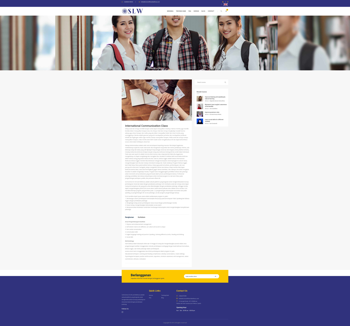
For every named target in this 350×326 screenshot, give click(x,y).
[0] (224, 11)
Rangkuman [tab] (129, 217)
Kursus (196, 11)
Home (169, 42)
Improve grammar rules (212, 112)
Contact (211, 11)
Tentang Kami (181, 11)
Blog (203, 11)
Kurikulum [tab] (141, 217)
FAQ (189, 11)
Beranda (170, 11)
